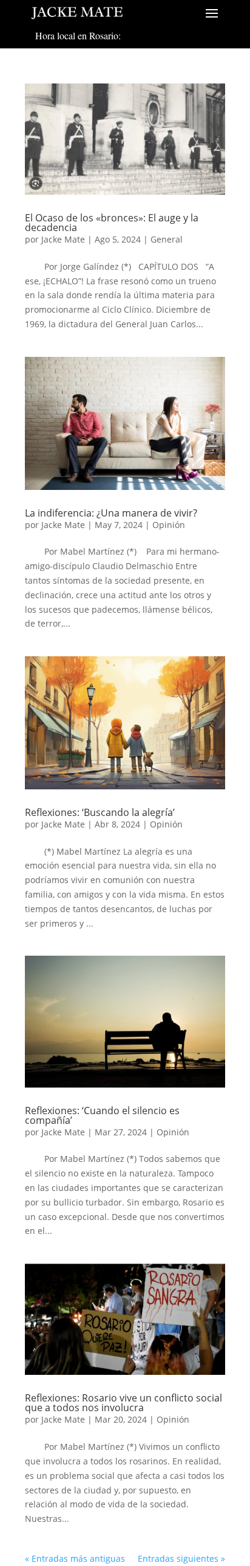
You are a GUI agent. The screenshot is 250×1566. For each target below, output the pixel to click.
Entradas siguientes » (181, 1558)
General (166, 239)
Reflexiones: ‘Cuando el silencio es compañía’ (102, 1115)
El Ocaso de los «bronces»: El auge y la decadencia (111, 222)
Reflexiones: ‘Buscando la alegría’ (100, 812)
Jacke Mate (63, 239)
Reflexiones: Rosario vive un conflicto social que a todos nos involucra (123, 1402)
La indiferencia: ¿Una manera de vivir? (111, 513)
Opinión (168, 524)
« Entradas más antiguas (75, 1558)
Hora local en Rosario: (78, 35)
